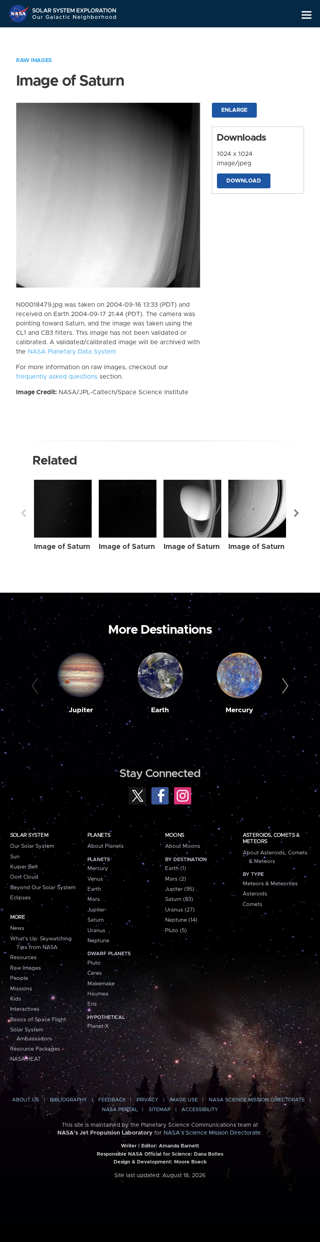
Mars (93, 899)
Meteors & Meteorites (270, 883)
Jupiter (81, 710)
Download (243, 181)
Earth (160, 710)
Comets (252, 904)
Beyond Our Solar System (43, 887)
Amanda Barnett (179, 1146)
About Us (25, 1100)
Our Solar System (32, 846)
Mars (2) (175, 879)
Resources (23, 957)
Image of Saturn (62, 546)
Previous (23, 513)
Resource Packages (35, 1049)
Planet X (97, 1026)
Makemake (101, 983)
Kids (15, 999)
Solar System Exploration (74, 9)
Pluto (94, 963)
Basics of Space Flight (38, 1019)
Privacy (147, 1100)
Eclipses (20, 898)
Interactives (24, 1009)
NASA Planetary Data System (72, 351)
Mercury (239, 710)
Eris (92, 1004)
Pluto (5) (176, 930)
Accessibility (199, 1109)
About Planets (105, 846)
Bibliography (68, 1100)
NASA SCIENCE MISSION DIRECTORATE (257, 1100)
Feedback (112, 1100)
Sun (15, 857)
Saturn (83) (179, 899)
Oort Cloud (24, 877)
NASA (20, 13)
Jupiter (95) (179, 889)
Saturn (95, 920)
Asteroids (255, 894)
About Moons (182, 846)
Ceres (94, 973)
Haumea (97, 994)
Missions (21, 989)
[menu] (306, 15)
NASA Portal (120, 1109)
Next (296, 513)
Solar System (29, 835)
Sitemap (160, 1109)
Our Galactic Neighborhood (74, 18)
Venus (95, 879)
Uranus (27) (180, 910)
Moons (174, 835)
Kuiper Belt (24, 867)
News (17, 928)
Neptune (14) (181, 920)
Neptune (98, 941)
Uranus (96, 930)
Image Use (184, 1100)
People (19, 978)
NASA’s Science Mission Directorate (212, 1133)
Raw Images (34, 60)
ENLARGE (234, 110)
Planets (98, 835)
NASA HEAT (25, 1059)
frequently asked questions (57, 376)
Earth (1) (175, 868)
